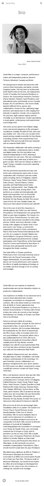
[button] (3, 3)
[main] (22, 12)
